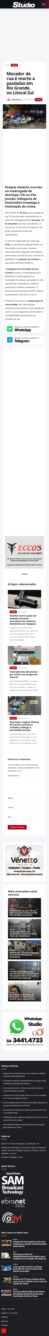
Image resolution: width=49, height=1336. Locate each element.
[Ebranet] (24, 1203)
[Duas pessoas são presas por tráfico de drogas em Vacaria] (24, 655)
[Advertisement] (24, 34)
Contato (4, 1325)
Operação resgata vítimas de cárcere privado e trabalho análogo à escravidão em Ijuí (24, 726)
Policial (14, 65)
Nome (10, 798)
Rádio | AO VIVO (8, 1309)
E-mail (10, 807)
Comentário (13, 775)
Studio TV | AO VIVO (9, 1313)
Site (9, 817)
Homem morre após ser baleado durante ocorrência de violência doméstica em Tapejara (23, 619)
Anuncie (4, 1321)
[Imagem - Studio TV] (24, 1031)
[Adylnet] (24, 1218)
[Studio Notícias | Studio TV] (23, 4)
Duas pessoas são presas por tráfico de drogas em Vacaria (24, 674)
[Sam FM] (24, 1183)
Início (7, 65)
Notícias (4, 1317)
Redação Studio (18, 100)
